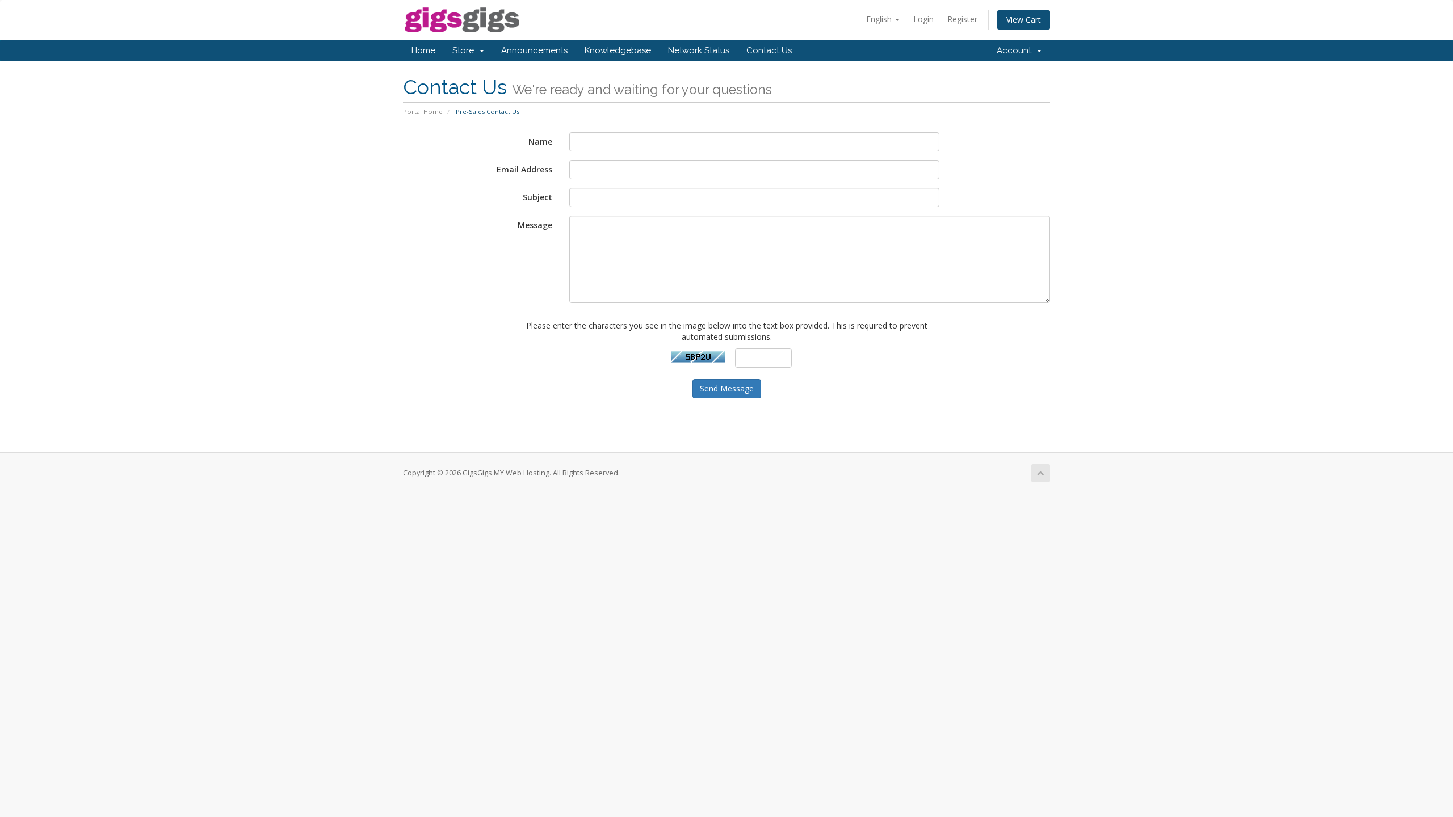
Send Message (727, 388)
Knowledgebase (618, 50)
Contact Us (769, 50)
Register (962, 19)
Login (923, 19)
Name (540, 141)
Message (535, 225)
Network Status (698, 50)
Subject (537, 197)
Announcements (534, 50)
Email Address (524, 169)
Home (423, 50)
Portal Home (423, 111)
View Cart (1023, 19)
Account (1016, 50)
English (880, 19)
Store (465, 50)
